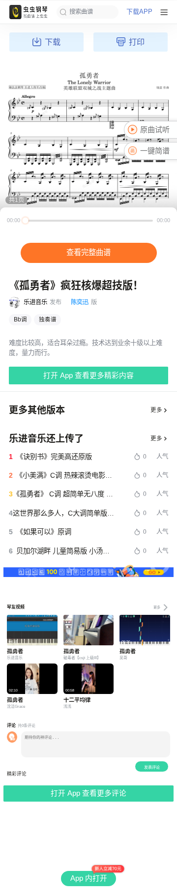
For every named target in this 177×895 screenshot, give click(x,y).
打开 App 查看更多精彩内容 (88, 375)
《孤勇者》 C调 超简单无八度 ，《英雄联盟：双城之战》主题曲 (64, 494)
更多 (156, 410)
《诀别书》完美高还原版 (54, 456)
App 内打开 (88, 878)
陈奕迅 (79, 302)
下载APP (139, 12)
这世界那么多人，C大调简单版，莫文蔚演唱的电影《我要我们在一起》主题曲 (64, 513)
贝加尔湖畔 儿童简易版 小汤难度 (65, 551)
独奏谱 (48, 319)
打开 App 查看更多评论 (88, 793)
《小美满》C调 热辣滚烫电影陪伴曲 (65, 475)
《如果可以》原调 (43, 531)
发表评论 (152, 767)
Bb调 (20, 319)
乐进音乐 (35, 302)
